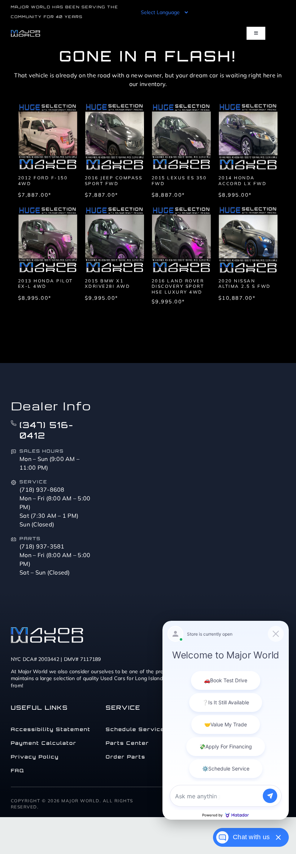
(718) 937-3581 (42, 546)
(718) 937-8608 (42, 489)
